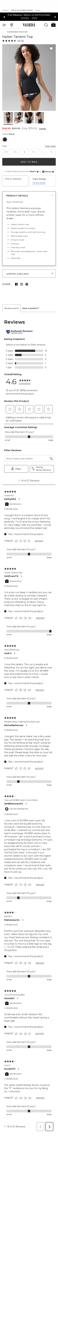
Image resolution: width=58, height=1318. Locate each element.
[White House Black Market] (29, 25)
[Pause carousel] (55, 17)
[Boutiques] (12, 25)
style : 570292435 (14, 202)
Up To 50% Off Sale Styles (29, 15)
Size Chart (50, 146)
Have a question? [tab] (30, 308)
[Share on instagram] (21, 284)
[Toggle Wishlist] (51, 49)
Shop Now (25, 18)
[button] (53, 24)
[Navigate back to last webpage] (5, 32)
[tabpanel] (29, 722)
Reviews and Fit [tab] (11, 308)
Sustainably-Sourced (17, 32)
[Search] (46, 25)
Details (42, 128)
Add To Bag (29, 161)
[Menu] (4, 25)
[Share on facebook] (16, 284)
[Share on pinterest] (26, 284)
